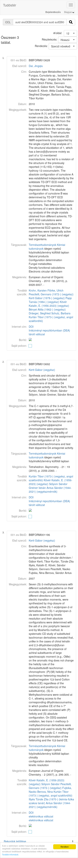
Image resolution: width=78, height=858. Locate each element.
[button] (70, 33)
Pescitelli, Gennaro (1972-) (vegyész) (51, 294)
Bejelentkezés (53, 12)
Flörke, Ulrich (55, 290)
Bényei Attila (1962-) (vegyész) (47, 309)
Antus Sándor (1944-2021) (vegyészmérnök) (50, 489)
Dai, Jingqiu (36, 66)
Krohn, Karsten (38, 290)
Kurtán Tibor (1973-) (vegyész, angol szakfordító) (50, 793)
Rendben (65, 846)
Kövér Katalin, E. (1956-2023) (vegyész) (49, 304)
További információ (10, 854)
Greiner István (37, 488)
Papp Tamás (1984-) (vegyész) (50, 300)
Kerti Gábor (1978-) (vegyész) (47, 298)
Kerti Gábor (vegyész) (42, 370)
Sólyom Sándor (58, 484)
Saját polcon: (19, 345)
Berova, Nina (45, 791)
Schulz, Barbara (60, 313)
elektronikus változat (41, 816)
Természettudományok (42, 245)
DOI (31, 326)
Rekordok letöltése (15, 841)
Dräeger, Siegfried (40, 313)
